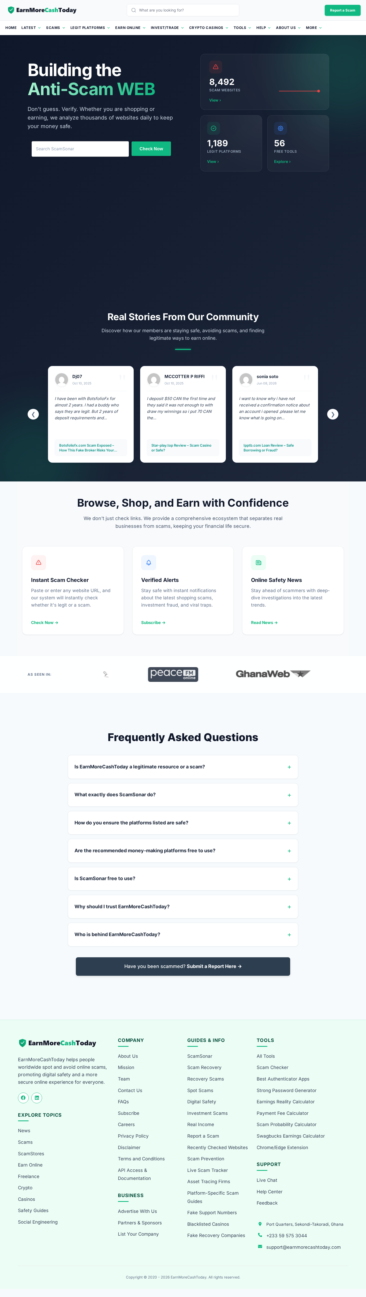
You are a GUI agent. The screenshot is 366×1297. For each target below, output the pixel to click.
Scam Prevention (205, 1158)
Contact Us (130, 1090)
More (311, 27)
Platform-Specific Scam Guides (213, 1197)
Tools (240, 27)
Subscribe (128, 1113)
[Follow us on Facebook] (23, 1098)
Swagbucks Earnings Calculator (291, 1136)
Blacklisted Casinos (208, 1224)
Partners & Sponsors (140, 1222)
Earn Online (128, 27)
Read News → (264, 622)
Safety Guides (33, 1210)
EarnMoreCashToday (188, 1277)
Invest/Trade (165, 27)
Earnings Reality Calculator (286, 1101)
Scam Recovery (204, 1067)
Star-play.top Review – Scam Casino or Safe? (89, 447)
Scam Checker (272, 1067)
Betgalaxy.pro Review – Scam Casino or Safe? (274, 447)
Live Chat (267, 1180)
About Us (286, 27)
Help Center (269, 1191)
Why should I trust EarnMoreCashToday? (122, 906)
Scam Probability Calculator (286, 1124)
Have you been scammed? (183, 966)
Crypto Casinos (206, 27)
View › (215, 100)
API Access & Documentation (134, 1174)
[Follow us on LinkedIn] (36, 1098)
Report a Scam (342, 10)
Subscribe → (153, 622)
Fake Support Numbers (212, 1212)
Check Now (151, 149)
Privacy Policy (133, 1136)
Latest (28, 27)
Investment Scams (207, 1113)
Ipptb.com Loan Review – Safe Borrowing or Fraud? (176, 447)
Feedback (267, 1203)
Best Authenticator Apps (283, 1079)
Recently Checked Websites (217, 1147)
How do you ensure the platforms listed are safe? (131, 822)
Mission (126, 1067)
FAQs (123, 1101)
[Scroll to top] (356, 1273)
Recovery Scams (205, 1079)
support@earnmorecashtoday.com (303, 1247)
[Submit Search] (135, 10)
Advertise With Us (137, 1211)
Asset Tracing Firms (208, 1181)
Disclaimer (129, 1147)
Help (261, 27)
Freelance (28, 1176)
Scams (53, 27)
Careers (126, 1124)
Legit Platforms (87, 27)
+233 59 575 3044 (286, 1235)
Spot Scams (200, 1090)
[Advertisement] (183, 241)
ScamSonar (199, 1056)
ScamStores (31, 1153)
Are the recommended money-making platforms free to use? (144, 850)
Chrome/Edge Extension (282, 1147)
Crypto (25, 1187)
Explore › (282, 161)
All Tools (266, 1056)
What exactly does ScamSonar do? (115, 794)
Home (11, 27)
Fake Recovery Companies (216, 1235)
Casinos (26, 1199)
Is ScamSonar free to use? (104, 878)
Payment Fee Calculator (282, 1113)
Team (124, 1079)
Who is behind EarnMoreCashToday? (117, 934)
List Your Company (138, 1234)
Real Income (200, 1124)
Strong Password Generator (286, 1090)
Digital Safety (201, 1101)
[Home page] (42, 10)
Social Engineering (38, 1222)
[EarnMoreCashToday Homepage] (60, 1043)
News (24, 1130)
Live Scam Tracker (207, 1170)
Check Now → (44, 622)
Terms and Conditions (141, 1158)
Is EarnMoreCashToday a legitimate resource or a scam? (139, 766)
